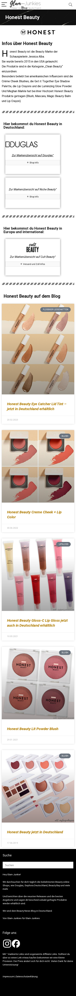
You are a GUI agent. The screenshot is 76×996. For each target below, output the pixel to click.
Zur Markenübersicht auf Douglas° (33, 155)
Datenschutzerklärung (27, 976)
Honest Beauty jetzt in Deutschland (35, 832)
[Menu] (4, 4)
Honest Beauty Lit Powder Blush (32, 729)
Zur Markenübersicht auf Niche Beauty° (33, 189)
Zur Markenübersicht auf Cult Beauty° (33, 257)
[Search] (70, 4)
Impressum (8, 976)
